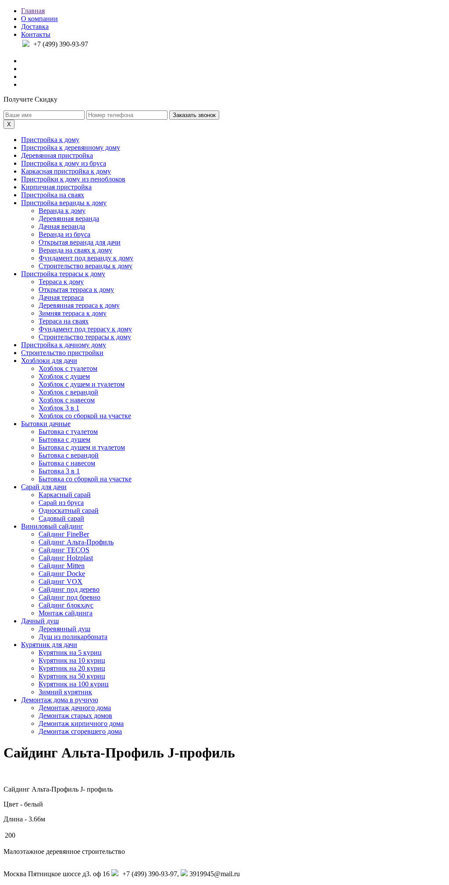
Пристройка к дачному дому (63, 344)
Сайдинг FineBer (64, 534)
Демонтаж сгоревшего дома (80, 731)
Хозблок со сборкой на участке (85, 415)
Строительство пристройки (62, 352)
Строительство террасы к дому (85, 337)
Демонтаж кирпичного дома (81, 723)
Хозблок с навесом (67, 400)
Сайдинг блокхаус (66, 605)
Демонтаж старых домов (75, 715)
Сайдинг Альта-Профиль (76, 542)
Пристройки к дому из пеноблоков (73, 179)
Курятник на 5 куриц (70, 652)
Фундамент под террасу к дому (85, 329)
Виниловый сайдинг (52, 526)
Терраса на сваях (64, 321)
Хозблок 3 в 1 (59, 408)
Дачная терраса (61, 297)
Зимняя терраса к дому (73, 313)
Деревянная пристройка (57, 155)
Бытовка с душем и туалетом (82, 447)
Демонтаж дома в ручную (59, 700)
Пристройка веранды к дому (64, 202)
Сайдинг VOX (60, 581)
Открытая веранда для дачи (80, 242)
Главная (33, 10)
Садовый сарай (61, 518)
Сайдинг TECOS (64, 550)
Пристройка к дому (50, 139)
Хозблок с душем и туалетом (82, 384)
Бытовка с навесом (67, 463)
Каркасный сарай (65, 494)
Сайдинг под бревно (69, 597)
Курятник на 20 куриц (72, 668)
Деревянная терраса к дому (79, 305)
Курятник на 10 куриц (72, 660)
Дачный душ (40, 621)
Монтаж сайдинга (66, 613)
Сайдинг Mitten (62, 565)
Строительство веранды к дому (85, 266)
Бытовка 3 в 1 (59, 471)
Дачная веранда (62, 226)
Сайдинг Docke (62, 573)
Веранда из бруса (64, 234)
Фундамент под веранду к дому (86, 258)
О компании (39, 18)
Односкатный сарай (69, 510)
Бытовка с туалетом (68, 431)
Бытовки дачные (46, 423)
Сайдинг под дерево (69, 589)
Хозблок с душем (64, 376)
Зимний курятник (65, 692)
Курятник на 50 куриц (72, 676)
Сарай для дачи (44, 486)
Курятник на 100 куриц (74, 684)
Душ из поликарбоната (73, 636)
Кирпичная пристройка (56, 187)
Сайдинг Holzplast (66, 558)
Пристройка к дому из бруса (63, 163)
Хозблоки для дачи (49, 360)
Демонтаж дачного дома (75, 707)
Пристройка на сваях (52, 195)
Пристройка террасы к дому (63, 273)
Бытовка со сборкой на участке (85, 479)
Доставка (35, 26)
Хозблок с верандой (68, 392)
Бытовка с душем (64, 439)
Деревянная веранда (69, 218)
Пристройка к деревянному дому (70, 147)
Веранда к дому (62, 210)
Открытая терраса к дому (76, 289)
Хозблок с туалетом (68, 368)
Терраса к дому (61, 281)
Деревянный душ (64, 629)
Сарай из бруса (61, 502)
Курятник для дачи (49, 644)
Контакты (35, 34)
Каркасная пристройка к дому (66, 171)
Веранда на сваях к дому (75, 250)
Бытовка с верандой (69, 455)
